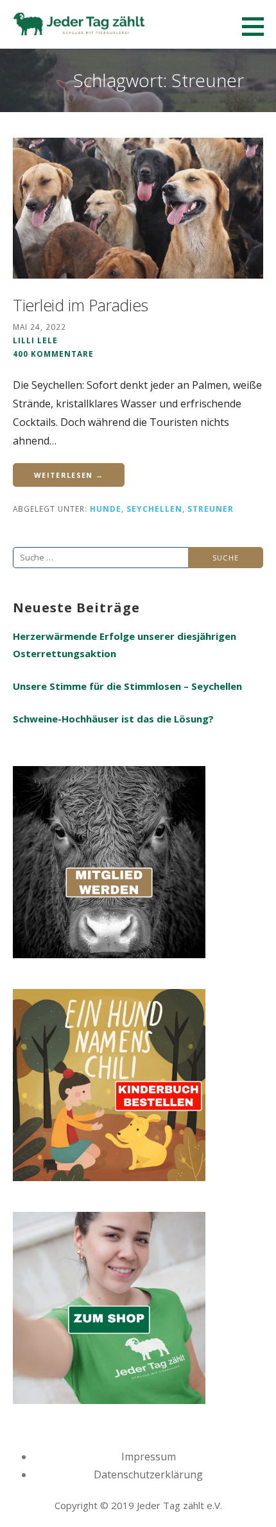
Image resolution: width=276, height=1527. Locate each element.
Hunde (105, 508)
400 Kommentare (53, 353)
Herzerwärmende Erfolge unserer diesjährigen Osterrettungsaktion (124, 645)
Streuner (210, 508)
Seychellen (154, 508)
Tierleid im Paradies (80, 305)
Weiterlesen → (68, 475)
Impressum (148, 1456)
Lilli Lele (35, 340)
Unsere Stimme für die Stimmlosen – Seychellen (127, 686)
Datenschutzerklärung (148, 1474)
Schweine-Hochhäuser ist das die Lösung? (113, 718)
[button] (257, 26)
